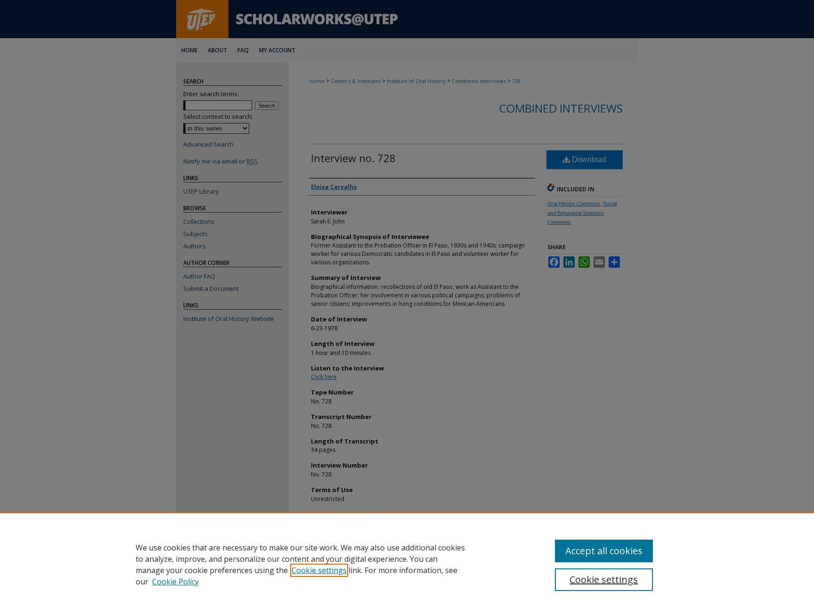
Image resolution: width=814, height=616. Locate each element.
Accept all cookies (604, 550)
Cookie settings (319, 570)
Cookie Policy (175, 581)
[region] (407, 564)
